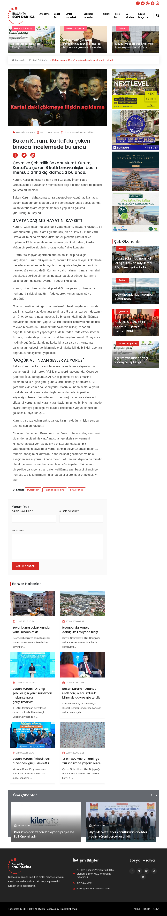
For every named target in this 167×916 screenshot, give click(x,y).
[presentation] (152, 795)
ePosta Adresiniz (69, 510)
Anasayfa (44, 14)
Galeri (106, 14)
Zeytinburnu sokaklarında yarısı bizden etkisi (31, 629)
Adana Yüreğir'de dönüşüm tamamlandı (132, 45)
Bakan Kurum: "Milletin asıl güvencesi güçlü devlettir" (31, 761)
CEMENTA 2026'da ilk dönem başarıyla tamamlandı (130, 326)
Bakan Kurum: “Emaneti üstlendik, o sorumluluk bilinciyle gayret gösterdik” (81, 693)
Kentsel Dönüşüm (38, 60)
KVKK (156, 908)
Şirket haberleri (101, 804)
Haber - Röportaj (23, 28)
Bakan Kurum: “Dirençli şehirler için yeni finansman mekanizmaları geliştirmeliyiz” (32, 695)
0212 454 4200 (84, 883)
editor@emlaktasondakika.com (93, 888)
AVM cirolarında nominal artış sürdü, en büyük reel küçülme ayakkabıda (133, 262)
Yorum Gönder (25, 566)
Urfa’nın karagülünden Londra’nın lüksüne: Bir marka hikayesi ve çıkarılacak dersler (30, 43)
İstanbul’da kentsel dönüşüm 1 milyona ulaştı (80, 629)
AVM (121, 248)
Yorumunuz (18, 530)
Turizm (122, 280)
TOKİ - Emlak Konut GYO (132, 28)
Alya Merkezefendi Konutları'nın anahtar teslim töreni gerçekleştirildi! (43, 834)
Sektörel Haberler (88, 15)
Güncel (70, 28)
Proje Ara (117, 15)
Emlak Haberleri (71, 15)
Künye (137, 908)
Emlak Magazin (143, 15)
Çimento (123, 311)
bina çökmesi (76, 490)
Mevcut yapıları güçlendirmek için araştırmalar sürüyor (82, 45)
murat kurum (33, 490)
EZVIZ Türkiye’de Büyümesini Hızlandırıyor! (119, 836)
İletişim (146, 908)
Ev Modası (130, 15)
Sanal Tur (57, 15)
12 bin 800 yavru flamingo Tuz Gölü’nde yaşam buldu (81, 761)
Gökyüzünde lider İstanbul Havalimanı (134, 297)
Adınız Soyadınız (22, 510)
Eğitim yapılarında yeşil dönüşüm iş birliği (132, 360)
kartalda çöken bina (54, 490)
